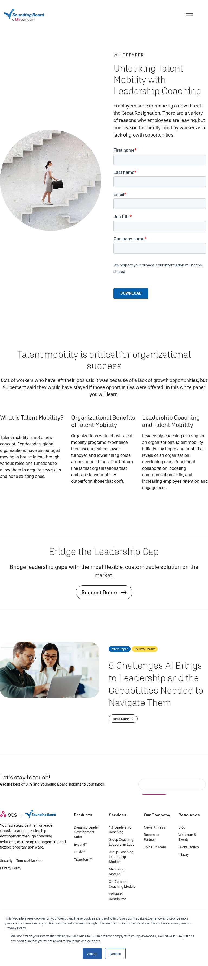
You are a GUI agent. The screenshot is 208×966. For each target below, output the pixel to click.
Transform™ (83, 859)
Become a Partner (151, 837)
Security (6, 861)
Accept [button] (92, 953)
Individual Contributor (117, 896)
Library (183, 855)
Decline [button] (115, 953)
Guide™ (79, 852)
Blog (181, 827)
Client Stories (188, 847)
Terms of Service (29, 861)
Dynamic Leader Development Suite (86, 832)
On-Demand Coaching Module (122, 884)
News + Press (154, 827)
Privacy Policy (10, 868)
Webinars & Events (187, 837)
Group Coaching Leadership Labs (121, 841)
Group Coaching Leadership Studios (121, 857)
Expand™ (80, 844)
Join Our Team (155, 847)
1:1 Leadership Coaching (120, 829)
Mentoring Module (116, 871)
